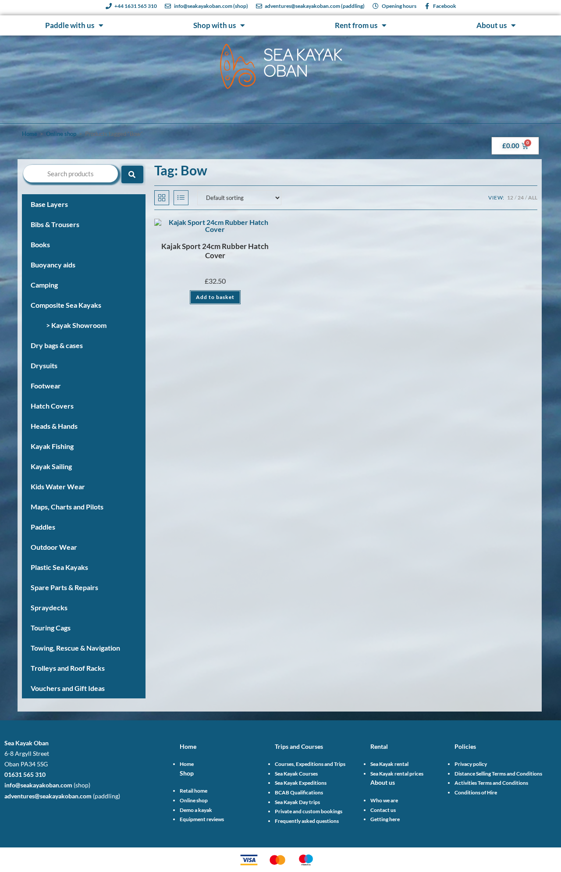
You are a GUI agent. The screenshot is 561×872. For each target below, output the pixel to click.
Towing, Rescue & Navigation (75, 648)
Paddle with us (69, 25)
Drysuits (44, 365)
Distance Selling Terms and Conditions (498, 773)
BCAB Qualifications (299, 792)
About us (491, 25)
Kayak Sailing (51, 466)
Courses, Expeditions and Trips (310, 764)
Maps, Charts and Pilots (67, 506)
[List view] (181, 197)
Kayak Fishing (52, 446)
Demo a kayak (196, 810)
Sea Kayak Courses (296, 773)
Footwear (46, 385)
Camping (44, 285)
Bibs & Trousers (55, 224)
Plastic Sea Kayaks (59, 567)
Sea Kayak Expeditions (301, 782)
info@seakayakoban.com (38, 785)
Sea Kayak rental (389, 764)
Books (40, 244)
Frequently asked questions (307, 821)
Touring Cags (51, 627)
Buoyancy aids (53, 264)
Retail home (193, 790)
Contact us (383, 810)
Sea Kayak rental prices (396, 773)
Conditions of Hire (475, 792)
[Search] (132, 174)
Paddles (43, 527)
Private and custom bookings (308, 811)
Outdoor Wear (54, 547)
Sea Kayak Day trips (297, 802)
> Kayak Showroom (76, 325)
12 (510, 197)
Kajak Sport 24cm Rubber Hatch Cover (215, 251)
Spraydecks (49, 607)
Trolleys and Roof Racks (68, 668)
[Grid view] (161, 197)
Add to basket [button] (215, 297)
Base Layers (49, 204)
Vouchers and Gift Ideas (68, 688)
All (532, 197)
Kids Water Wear (58, 486)
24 (521, 197)
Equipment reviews (202, 819)
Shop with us (214, 25)
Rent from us (356, 25)
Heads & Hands (54, 426)
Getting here (385, 819)
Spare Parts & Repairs (64, 587)
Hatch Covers (52, 406)
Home (29, 133)
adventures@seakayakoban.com (48, 796)
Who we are (384, 800)
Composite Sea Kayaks (66, 305)
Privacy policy (470, 764)
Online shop (61, 133)
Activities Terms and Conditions (491, 782)
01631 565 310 (25, 774)
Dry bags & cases (57, 345)
